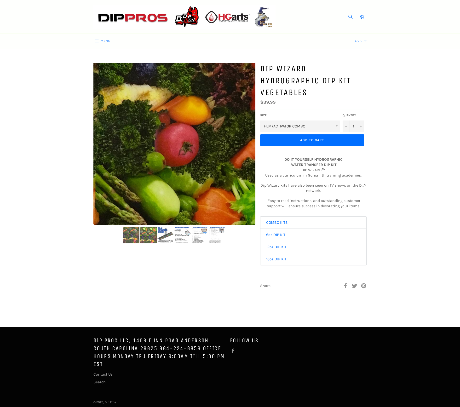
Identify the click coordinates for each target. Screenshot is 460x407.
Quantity (349, 115)
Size (263, 115)
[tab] (313, 223)
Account (361, 41)
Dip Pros (110, 402)
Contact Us (103, 374)
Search (99, 382)
